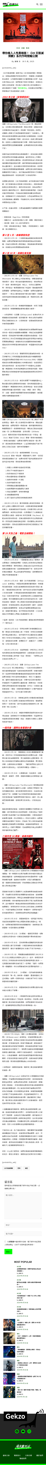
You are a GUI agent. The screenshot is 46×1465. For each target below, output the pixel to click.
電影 (28, 48)
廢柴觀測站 (22, 88)
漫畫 (23, 48)
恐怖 (19, 1168)
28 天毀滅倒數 (8, 1168)
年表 (18, 48)
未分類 (19, 1266)
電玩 (18, 1334)
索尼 (26, 1168)
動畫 (18, 1374)
